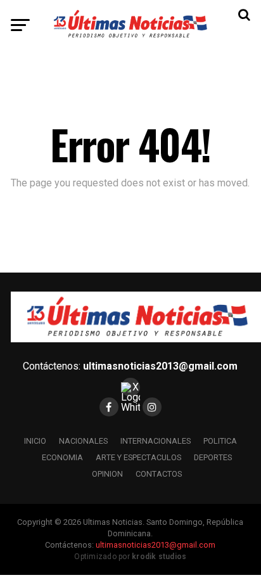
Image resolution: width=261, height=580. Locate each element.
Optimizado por (130, 556)
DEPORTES (213, 457)
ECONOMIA (62, 457)
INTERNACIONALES (155, 441)
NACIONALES (83, 441)
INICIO (35, 441)
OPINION (107, 474)
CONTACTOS (159, 474)
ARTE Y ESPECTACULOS (138, 457)
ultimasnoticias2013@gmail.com (160, 366)
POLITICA (220, 441)
